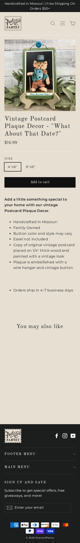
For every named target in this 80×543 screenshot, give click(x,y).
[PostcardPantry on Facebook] (56, 435)
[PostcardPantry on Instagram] (64, 435)
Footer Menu (20, 454)
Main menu (17, 467)
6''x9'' (31, 167)
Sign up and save (25, 482)
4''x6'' (13, 167)
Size (8, 158)
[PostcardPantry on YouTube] (73, 435)
